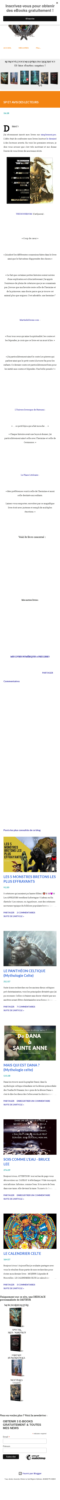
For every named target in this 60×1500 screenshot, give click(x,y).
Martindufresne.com (29, 320)
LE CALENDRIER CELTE (22, 1253)
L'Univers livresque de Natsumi (29, 409)
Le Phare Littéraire (29, 475)
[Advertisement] (30, 789)
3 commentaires (26, 1284)
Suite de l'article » (13, 916)
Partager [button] (47, 672)
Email (6, 1436)
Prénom (6, 1446)
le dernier (51, 138)
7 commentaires (26, 1006)
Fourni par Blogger (32, 1473)
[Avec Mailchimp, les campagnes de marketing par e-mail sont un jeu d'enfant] (36, 1460)
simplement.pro (48, 134)
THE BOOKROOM (24, 214)
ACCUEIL (7, 48)
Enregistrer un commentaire (33, 1101)
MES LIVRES (24, 48)
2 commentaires (26, 912)
